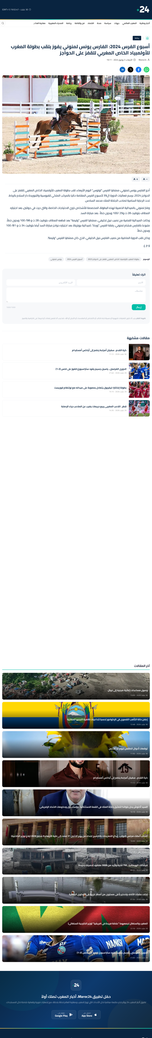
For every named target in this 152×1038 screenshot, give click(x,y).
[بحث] (3, 23)
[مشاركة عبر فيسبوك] (138, 69)
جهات (116, 23)
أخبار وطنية (145, 23)
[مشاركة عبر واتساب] (146, 69)
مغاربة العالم (39, 23)
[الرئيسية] (147, 38)
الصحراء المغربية (55, 23)
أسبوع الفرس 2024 (75, 259)
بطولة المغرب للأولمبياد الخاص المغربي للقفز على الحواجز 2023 (113, 259)
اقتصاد (91, 23)
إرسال (138, 307)
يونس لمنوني (56, 259)
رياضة (69, 23)
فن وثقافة (80, 23)
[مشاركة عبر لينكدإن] (122, 69)
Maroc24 (143, 59)
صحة (99, 23)
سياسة (107, 23)
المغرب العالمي (129, 23)
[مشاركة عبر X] (130, 69)
